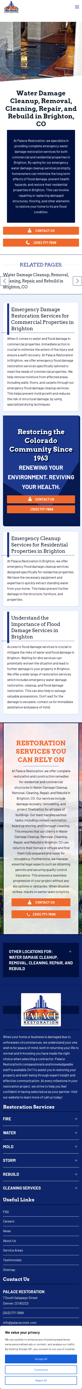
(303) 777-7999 (13, 1313)
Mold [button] (8, 1146)
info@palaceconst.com (19, 1322)
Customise (41, 1369)
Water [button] (9, 1132)
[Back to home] (11, 7)
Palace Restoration (24, 1291)
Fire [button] (7, 1118)
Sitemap (9, 1270)
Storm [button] (9, 1160)
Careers (8, 1221)
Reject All (41, 1380)
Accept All (41, 1359)
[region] (41, 1357)
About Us (9, 1241)
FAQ (6, 1212)
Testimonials (12, 1260)
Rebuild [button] (11, 1174)
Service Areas (13, 1250)
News (7, 1231)
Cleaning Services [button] (22, 1188)
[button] (77, 7)
